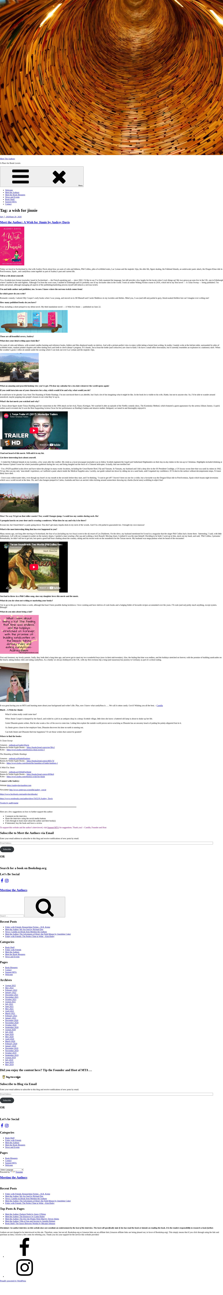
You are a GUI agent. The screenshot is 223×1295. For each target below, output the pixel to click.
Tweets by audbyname (9, 803)
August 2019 (10, 1057)
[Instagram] (24, 1276)
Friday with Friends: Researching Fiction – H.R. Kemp (27, 927)
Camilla (160, 705)
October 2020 (10, 1025)
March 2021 (10, 1013)
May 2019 (9, 1064)
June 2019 (9, 1062)
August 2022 (10, 985)
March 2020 (10, 1041)
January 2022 (10, 992)
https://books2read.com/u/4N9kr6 (40, 774)
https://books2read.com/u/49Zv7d (40, 761)
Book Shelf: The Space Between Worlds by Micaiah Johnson (30, 1223)
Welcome (9, 190)
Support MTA (11, 202)
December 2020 (11, 1020)
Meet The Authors (7, 159)
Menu (80, 186)
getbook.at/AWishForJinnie (20, 772)
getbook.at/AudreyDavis (19, 745)
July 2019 (9, 1060)
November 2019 (11, 1051)
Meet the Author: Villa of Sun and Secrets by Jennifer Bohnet (30, 1221)
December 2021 (11, 995)
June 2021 (9, 1006)
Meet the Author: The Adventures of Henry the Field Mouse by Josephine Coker (38, 934)
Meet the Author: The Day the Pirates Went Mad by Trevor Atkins (32, 1219)
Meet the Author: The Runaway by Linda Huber (25, 1216)
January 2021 (10, 1018)
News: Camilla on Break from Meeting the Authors (26, 932)
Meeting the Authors (13, 890)
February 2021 (11, 1016)
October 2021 (10, 999)
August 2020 (10, 1030)
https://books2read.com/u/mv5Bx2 (41, 747)
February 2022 (11, 990)
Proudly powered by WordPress (13, 1281)
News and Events (12, 197)
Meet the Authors (12, 192)
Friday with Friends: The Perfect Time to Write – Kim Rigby (29, 936)
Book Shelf (9, 199)
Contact (8, 204)
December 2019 (11, 1048)
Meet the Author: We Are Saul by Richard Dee (24, 929)
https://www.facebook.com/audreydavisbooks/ (19, 794)
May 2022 (9, 988)
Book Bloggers (11, 967)
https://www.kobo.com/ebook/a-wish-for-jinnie (26, 776)
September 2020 (11, 1027)
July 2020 (9, 1032)
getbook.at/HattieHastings (19, 758)
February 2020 (11, 1044)
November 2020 (11, 1023)
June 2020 (9, 1034)
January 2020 (10, 1046)
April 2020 (9, 1039)
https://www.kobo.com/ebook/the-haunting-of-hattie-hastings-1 (32, 763)
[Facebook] (24, 1256)
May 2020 (9, 1037)
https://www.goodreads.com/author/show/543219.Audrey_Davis (26, 798)
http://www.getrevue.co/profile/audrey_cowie (27, 790)
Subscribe (7, 849)
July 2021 (9, 1004)
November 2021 (11, 997)
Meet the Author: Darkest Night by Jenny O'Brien (25, 1214)
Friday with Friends (13, 950)
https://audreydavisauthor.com (19, 785)
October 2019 (10, 1053)
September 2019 (11, 1055)
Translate (19, 1172)
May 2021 (9, 1009)
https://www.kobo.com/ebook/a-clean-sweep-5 (26, 750)
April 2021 (9, 1011)
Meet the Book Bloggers (15, 195)
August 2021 (10, 1002)
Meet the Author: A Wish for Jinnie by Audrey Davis (35, 222)
